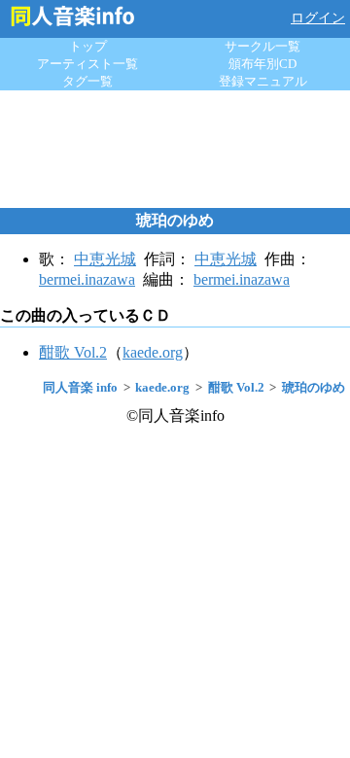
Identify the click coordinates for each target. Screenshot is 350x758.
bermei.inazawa (87, 279)
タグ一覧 (87, 81)
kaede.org (152, 352)
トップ (88, 46)
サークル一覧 (262, 46)
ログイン (318, 18)
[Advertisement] (175, 148)
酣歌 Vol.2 (73, 352)
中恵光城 (105, 259)
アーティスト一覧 (87, 63)
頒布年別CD (262, 63)
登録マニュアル (263, 81)
